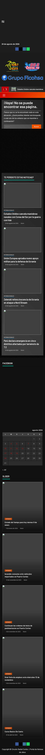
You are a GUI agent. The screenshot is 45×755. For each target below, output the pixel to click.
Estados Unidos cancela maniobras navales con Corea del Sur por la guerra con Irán (22, 217)
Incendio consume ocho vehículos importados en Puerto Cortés (18, 575)
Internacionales (9, 210)
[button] (4, 95)
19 (17, 453)
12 (17, 449)
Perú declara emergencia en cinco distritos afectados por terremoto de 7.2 (21, 344)
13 (22, 449)
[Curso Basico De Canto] (23, 713)
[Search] (41, 95)
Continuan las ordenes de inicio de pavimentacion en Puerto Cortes (18, 626)
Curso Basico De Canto (14, 731)
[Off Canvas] (3, 22)
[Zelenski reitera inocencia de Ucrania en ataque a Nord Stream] (22, 281)
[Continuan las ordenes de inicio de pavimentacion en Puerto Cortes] (23, 610)
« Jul (4, 470)
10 (5, 449)
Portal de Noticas (36, 749)
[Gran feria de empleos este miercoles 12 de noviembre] (23, 661)
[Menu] (4, 95)
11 (11, 449)
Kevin (22, 223)
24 (5, 458)
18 (11, 453)
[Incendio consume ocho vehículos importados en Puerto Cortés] (23, 558)
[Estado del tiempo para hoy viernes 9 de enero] (23, 506)
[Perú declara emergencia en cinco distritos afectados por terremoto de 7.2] (22, 322)
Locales (8, 519)
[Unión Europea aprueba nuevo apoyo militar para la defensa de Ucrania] (22, 239)
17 (5, 453)
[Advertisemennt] (22, 77)
